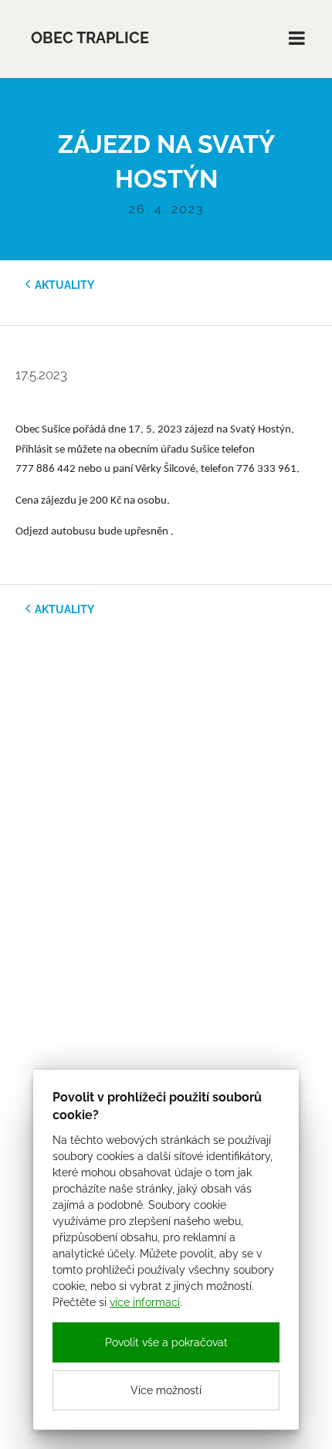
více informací (145, 1302)
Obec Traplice (90, 38)
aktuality (64, 285)
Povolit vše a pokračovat (166, 1342)
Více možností (166, 1390)
